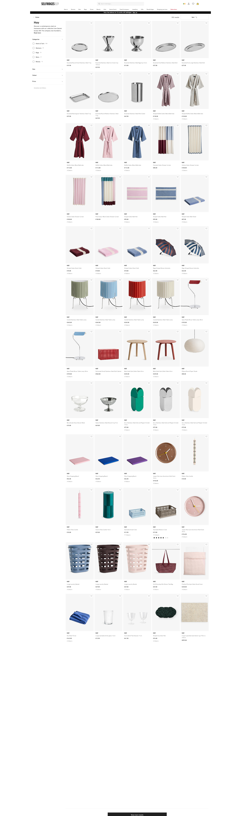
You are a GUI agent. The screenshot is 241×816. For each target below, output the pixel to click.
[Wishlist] (193, 4)
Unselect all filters (40, 88)
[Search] (99, 4)
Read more (37, 33)
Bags (38, 52)
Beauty (39, 61)
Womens (40, 48)
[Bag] (198, 4)
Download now (131, 12)
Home (37, 17)
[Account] (189, 4)
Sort (193, 17)
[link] (80, 63)
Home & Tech (41, 43)
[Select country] (184, 4)
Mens (39, 57)
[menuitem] (66, 9)
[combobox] (122, 4)
